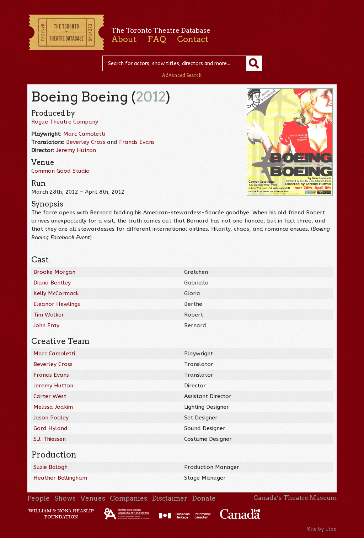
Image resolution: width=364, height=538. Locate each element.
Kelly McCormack (56, 293)
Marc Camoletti (84, 134)
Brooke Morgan (54, 272)
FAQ (157, 39)
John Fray (46, 325)
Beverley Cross (85, 142)
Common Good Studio (60, 171)
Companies (128, 498)
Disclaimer (169, 498)
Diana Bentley (52, 283)
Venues (92, 498)
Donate (204, 498)
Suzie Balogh (50, 467)
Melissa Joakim (53, 407)
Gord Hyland (50, 428)
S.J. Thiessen (49, 439)
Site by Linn (322, 529)
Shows (65, 498)
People (38, 498)
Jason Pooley (51, 417)
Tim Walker (48, 315)
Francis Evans (137, 142)
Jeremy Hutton (76, 150)
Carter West (49, 396)
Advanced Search (182, 75)
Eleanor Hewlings (56, 304)
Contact (192, 39)
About (123, 39)
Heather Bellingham (60, 478)
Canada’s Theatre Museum (295, 497)
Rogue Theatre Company (64, 122)
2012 (151, 96)
